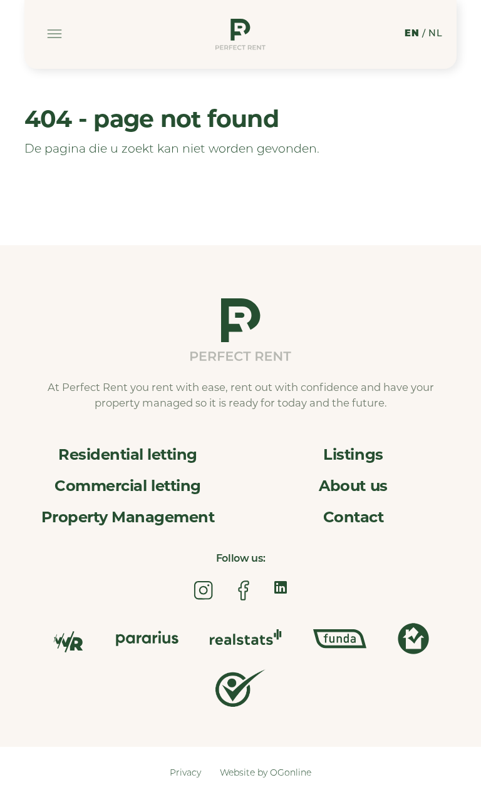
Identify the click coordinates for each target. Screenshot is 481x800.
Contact (353, 517)
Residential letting (127, 454)
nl (435, 34)
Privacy (185, 773)
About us (353, 486)
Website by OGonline (265, 773)
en (412, 34)
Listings (353, 454)
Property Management (128, 517)
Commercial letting (127, 486)
